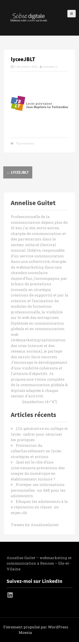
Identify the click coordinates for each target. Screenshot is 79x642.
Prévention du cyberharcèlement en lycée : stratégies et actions (37, 451)
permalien (26, 143)
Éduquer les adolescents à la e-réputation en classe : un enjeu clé (39, 507)
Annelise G (49, 67)
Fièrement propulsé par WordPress (35, 626)
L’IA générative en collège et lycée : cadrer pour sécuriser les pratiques (39, 434)
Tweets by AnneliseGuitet (35, 524)
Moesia (25, 632)
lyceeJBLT (18, 172)
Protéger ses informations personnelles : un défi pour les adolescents (38, 490)
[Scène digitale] (28, 17)
